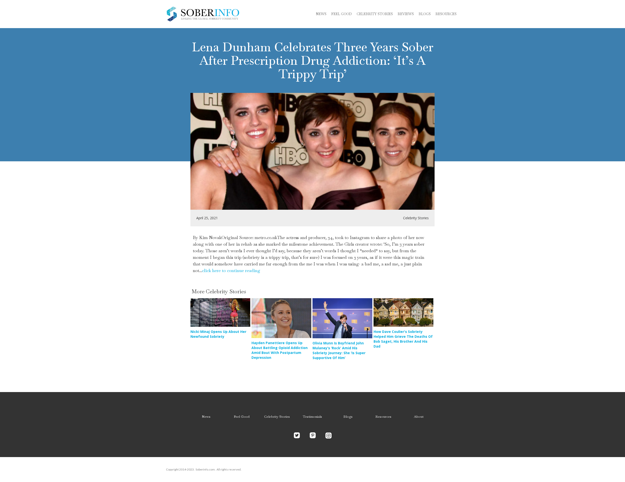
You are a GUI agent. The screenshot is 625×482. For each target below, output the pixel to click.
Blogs (348, 416)
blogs (425, 14)
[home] (202, 14)
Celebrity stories (375, 14)
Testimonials (312, 416)
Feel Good (341, 14)
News (321, 14)
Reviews (406, 14)
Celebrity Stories (277, 416)
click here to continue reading (231, 270)
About (419, 416)
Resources (446, 14)
